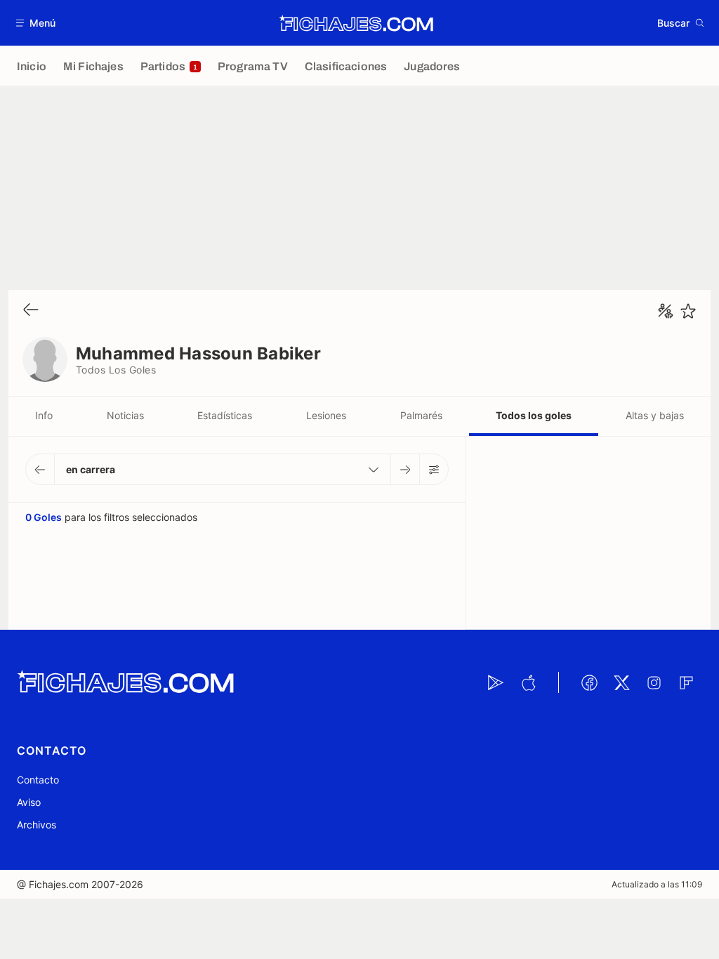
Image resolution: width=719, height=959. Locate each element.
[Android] (495, 682)
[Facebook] (589, 682)
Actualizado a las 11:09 (657, 884)
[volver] (30, 310)
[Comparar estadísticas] (665, 311)
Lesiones (326, 415)
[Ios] (528, 682)
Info (44, 415)
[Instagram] (653, 682)
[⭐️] (688, 311)
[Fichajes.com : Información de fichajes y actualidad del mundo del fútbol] (356, 23)
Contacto (38, 780)
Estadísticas (224, 415)
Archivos (36, 825)
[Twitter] (621, 682)
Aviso (29, 802)
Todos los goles (534, 415)
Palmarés (421, 415)
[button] (36, 22)
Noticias (125, 415)
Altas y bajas (655, 415)
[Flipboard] (686, 682)
